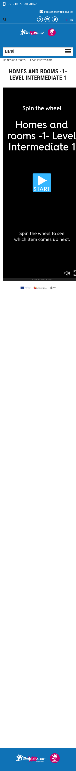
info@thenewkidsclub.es (58, 12)
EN (71, 20)
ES (66, 20)
